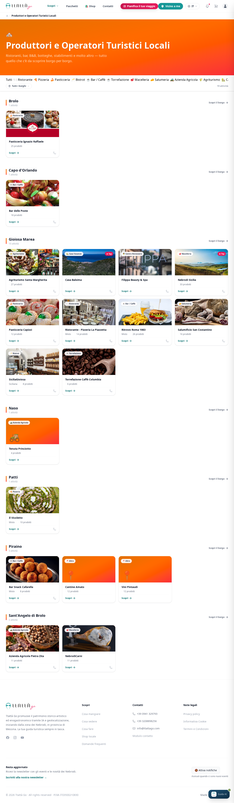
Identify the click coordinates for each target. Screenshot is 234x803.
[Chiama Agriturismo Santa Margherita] (54, 291)
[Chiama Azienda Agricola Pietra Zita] (54, 667)
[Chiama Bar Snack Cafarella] (54, 598)
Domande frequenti (94, 744)
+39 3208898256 (147, 721)
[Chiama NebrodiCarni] (111, 667)
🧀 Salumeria (159, 80)
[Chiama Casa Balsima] (111, 291)
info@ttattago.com (148, 728)
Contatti (108, 6)
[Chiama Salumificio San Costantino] (223, 340)
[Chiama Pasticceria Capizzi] (54, 340)
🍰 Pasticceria (60, 80)
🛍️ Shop (90, 6)
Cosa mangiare (91, 714)
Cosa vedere (89, 721)
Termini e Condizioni (196, 729)
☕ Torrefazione (118, 80)
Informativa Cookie (194, 721)
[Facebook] (8, 737)
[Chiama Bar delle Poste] (54, 222)
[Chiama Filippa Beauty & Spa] (167, 291)
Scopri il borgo (216, 102)
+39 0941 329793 (147, 713)
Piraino (15, 546)
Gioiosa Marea (22, 239)
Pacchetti (72, 6)
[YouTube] (22, 737)
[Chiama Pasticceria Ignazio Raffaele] (54, 152)
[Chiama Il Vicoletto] (54, 529)
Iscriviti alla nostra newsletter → (26, 777)
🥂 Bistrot (78, 80)
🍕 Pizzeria (41, 80)
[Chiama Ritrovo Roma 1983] (167, 340)
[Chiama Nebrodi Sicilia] (223, 291)
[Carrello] (216, 6)
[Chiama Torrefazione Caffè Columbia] (111, 390)
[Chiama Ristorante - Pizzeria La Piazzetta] (111, 340)
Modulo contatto (143, 736)
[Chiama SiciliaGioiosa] (54, 390)
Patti (13, 477)
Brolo (13, 100)
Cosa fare (87, 729)
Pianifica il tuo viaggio (141, 6)
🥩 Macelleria (139, 80)
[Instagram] (15, 737)
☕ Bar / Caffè (95, 80)
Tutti (9, 80)
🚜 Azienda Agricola (184, 80)
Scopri (51, 5)
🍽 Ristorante (23, 80)
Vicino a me (172, 6)
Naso (13, 408)
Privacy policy (191, 714)
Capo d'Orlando (23, 170)
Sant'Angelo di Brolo (27, 615)
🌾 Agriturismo (209, 80)
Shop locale (89, 736)
